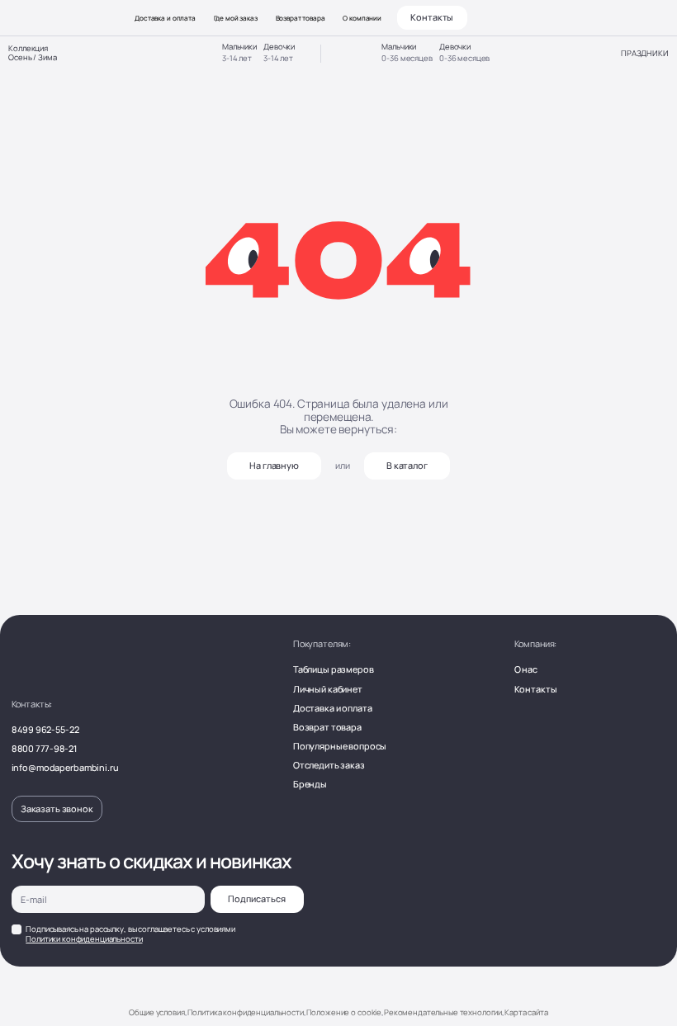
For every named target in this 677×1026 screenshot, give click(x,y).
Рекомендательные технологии (443, 1012)
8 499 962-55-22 (45, 729)
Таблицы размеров (333, 669)
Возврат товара (300, 17)
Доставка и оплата (165, 17)
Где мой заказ (236, 17)
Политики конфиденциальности (84, 939)
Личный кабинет (327, 689)
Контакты (431, 17)
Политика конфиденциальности (245, 1012)
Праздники (645, 54)
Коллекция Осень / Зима (32, 54)
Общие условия (156, 1012)
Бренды (310, 784)
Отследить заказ (329, 765)
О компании (362, 17)
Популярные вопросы (339, 746)
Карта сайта (525, 1012)
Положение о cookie (343, 1012)
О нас (525, 669)
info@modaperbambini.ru (65, 767)
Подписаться (257, 898)
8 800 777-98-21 (44, 748)
